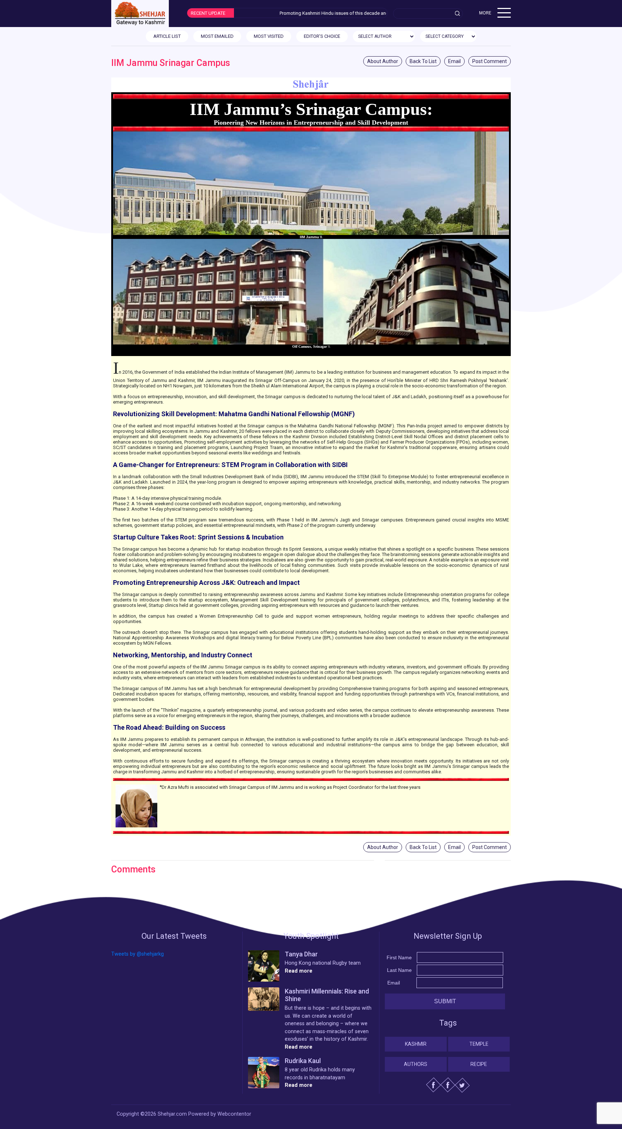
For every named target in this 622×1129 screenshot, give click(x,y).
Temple (478, 1044)
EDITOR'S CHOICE (322, 36)
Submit (445, 1001)
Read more (298, 971)
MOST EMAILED (217, 36)
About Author (382, 61)
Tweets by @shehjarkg (137, 954)
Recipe (478, 1064)
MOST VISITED (269, 36)
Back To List (423, 61)
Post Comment (489, 61)
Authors (415, 1064)
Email (454, 61)
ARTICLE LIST (167, 36)
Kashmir (416, 1044)
